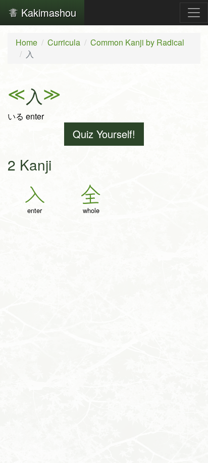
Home (26, 42)
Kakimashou (47, 12)
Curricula (63, 42)
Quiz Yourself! (104, 134)
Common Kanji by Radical (137, 42)
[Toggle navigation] (194, 13)
